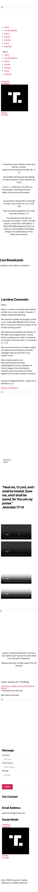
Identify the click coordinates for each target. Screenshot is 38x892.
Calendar (8, 46)
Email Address (7, 763)
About (6, 43)
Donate (7, 37)
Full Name (5, 755)
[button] (19, 52)
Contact (7, 40)
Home (6, 27)
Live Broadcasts (10, 30)
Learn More (9, 282)
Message (5, 771)
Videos (7, 33)
